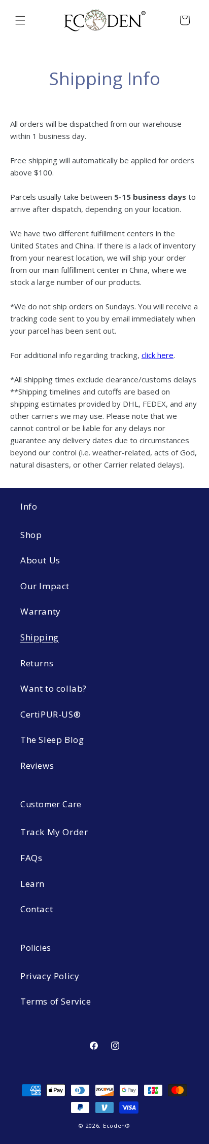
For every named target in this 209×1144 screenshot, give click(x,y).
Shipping (39, 637)
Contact (36, 909)
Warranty (40, 611)
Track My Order (54, 832)
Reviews (37, 765)
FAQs (31, 858)
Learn (32, 883)
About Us (40, 560)
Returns (36, 663)
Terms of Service (55, 1001)
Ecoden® (116, 1125)
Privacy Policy (49, 976)
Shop (31, 535)
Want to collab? (53, 688)
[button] (20, 20)
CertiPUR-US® (50, 714)
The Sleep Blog (52, 739)
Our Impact (44, 586)
